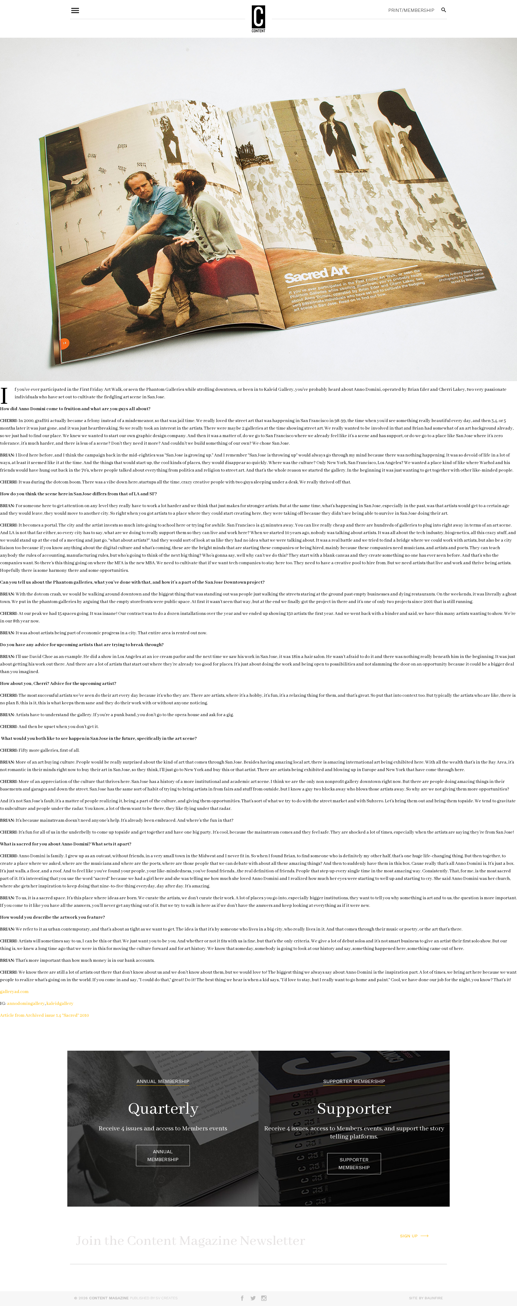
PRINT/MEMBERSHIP (411, 10)
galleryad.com (14, 992)
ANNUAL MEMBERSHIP (163, 1155)
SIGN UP (409, 1235)
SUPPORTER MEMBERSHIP (354, 1163)
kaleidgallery (60, 1004)
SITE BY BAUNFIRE (426, 1298)
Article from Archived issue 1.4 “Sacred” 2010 (44, 1015)
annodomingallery (26, 1004)
